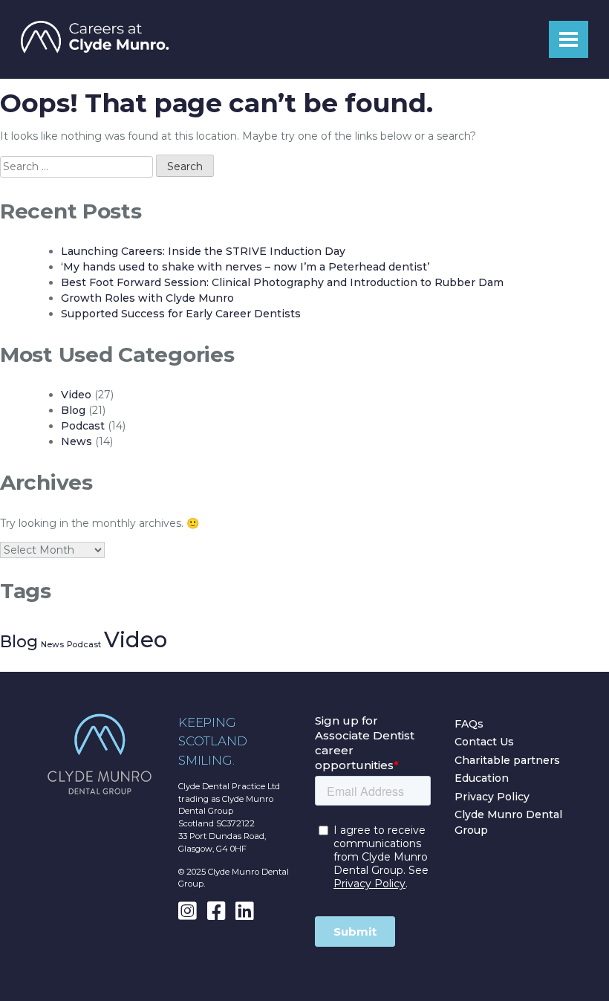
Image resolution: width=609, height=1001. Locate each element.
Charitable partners (507, 760)
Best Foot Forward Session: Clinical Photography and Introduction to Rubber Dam (282, 282)
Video (76, 394)
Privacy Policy (492, 796)
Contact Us (484, 741)
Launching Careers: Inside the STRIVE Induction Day (203, 251)
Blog (73, 410)
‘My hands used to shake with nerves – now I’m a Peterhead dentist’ (245, 266)
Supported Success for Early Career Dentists (181, 313)
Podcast (83, 426)
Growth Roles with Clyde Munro (147, 298)
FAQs (469, 723)
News (76, 441)
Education (482, 778)
